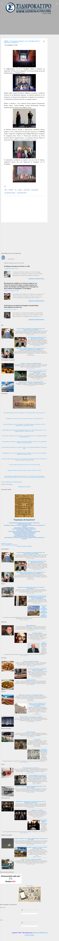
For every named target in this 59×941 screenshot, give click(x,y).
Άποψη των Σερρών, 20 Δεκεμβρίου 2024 (31, 363)
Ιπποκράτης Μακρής (37, 633)
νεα (15, 190)
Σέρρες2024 (27, 190)
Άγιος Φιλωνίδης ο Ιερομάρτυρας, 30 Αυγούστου (24, 532)
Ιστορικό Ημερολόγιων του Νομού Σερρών (11, 482)
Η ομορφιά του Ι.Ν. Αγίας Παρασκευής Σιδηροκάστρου (37, 371)
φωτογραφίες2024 (21, 192)
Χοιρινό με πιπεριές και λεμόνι (30, 661)
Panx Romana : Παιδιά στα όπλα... (43, 821)
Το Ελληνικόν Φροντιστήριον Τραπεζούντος (43, 750)
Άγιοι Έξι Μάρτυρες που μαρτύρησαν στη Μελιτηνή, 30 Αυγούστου (24, 531)
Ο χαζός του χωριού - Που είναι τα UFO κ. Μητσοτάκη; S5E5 (37, 848)
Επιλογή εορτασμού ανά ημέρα (24, 546)
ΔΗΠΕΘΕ (11, 190)
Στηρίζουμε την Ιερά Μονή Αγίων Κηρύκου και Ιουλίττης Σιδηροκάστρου (30, 588)
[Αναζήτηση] (57, 4)
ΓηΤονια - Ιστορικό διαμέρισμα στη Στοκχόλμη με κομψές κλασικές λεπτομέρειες (37, 705)
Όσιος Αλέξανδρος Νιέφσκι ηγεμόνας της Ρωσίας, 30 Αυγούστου (24, 522)
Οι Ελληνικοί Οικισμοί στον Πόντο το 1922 (17, 266)
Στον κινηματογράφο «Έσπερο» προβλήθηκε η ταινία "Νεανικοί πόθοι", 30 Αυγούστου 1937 (24, 412)
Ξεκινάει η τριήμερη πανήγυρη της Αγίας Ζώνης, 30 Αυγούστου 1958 (24, 464)
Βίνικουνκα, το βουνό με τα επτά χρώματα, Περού (31, 695)
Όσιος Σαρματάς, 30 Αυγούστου (24, 530)
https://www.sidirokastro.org (40, 932)
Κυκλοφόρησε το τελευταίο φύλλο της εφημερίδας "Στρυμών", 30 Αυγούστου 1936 (24, 418)
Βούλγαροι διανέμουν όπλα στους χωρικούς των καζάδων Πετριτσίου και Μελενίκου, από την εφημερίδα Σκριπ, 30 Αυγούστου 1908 (24, 425)
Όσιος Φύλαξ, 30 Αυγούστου (24, 524)
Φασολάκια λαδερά (31, 679)
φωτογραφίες (34, 190)
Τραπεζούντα (37, 739)
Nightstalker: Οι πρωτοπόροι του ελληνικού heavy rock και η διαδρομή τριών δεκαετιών (31, 802)
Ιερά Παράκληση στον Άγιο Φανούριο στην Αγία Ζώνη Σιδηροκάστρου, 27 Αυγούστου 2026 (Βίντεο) (37, 597)
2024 (6, 190)
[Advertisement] (53, 38)
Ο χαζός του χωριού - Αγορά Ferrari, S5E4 (31, 859)
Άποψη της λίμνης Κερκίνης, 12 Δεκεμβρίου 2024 (31, 382)
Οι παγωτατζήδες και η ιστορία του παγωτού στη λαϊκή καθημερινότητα (37, 776)
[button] (44, 41)
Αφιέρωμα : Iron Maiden (37, 810)
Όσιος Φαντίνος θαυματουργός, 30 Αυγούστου (24, 536)
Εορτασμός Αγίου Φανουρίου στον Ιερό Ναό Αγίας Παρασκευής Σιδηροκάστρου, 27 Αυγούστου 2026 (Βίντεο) (43, 611)
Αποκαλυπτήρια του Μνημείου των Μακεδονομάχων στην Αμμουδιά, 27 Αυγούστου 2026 (31, 329)
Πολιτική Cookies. (29, 935)
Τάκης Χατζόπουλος (31, 625)
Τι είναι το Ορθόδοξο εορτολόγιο (9, 545)
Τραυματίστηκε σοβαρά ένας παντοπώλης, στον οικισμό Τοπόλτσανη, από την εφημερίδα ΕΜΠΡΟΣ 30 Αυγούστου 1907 (24, 436)
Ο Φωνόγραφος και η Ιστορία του (31, 767)
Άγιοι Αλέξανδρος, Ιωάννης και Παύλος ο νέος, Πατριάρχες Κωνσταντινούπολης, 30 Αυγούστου (24, 538)
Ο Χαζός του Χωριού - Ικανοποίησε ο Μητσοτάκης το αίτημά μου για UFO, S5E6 (30, 839)
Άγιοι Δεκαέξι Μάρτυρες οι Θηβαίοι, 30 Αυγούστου (24, 529)
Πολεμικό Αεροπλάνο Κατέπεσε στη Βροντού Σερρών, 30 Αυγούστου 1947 (24, 470)
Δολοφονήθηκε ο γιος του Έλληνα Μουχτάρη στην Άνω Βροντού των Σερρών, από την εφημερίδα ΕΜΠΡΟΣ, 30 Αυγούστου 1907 (24, 453)
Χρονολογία (27, 486)
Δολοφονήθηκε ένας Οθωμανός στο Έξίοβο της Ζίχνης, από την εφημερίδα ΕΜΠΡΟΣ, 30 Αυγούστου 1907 (24, 448)
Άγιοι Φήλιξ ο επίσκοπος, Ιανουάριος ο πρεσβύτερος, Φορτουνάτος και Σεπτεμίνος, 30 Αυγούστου (24, 526)
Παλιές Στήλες (29, 885)
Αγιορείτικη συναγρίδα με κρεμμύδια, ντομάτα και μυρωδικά (37, 669)
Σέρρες (20, 190)
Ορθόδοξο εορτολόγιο (6, 543)
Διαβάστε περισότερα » (36, 278)
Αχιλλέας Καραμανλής (44, 643)
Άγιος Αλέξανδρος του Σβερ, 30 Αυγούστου (24, 533)
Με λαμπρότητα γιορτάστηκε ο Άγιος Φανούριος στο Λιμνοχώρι (37, 338)
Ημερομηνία (21, 486)
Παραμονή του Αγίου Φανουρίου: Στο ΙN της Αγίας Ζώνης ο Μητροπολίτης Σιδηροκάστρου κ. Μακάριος (31, 349)
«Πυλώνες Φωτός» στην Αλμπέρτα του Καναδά (30, 717)
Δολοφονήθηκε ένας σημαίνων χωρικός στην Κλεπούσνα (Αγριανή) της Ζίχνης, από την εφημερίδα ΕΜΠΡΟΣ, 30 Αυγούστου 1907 (24, 442)
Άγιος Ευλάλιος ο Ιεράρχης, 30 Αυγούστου (24, 527)
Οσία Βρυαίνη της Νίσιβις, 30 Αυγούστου (24, 535)
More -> (33, 334)
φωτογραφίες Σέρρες (10, 192)
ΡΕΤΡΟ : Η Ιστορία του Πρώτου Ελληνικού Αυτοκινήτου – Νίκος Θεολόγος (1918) (30, 787)
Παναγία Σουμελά (31, 732)
